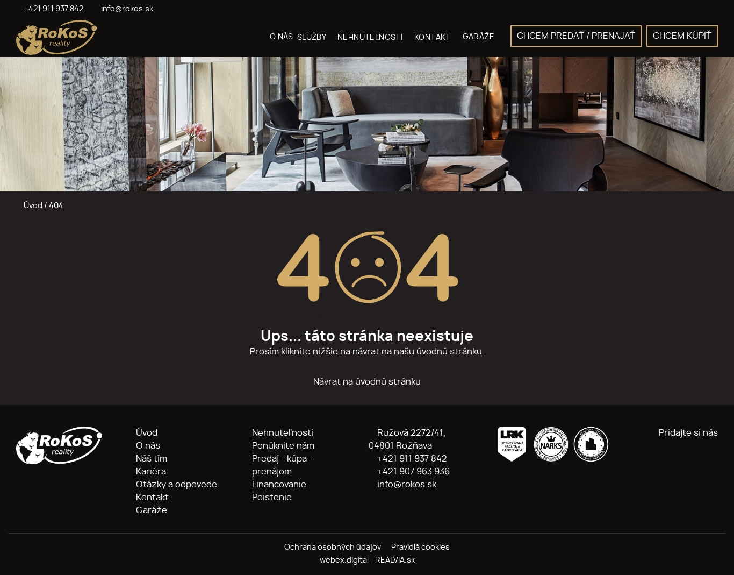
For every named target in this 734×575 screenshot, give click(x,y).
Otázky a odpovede (176, 484)
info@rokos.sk (405, 484)
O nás (148, 446)
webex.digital (344, 560)
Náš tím (151, 459)
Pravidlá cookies (420, 547)
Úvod (32, 206)
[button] (315, 37)
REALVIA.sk (395, 560)
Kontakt (152, 497)
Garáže (151, 510)
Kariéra (151, 471)
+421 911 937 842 (411, 459)
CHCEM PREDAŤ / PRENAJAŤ (576, 36)
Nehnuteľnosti (282, 433)
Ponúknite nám (283, 446)
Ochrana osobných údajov (332, 547)
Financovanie (279, 484)
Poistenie (272, 497)
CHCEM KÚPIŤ (682, 36)
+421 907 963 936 (412, 471)
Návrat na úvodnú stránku (367, 382)
